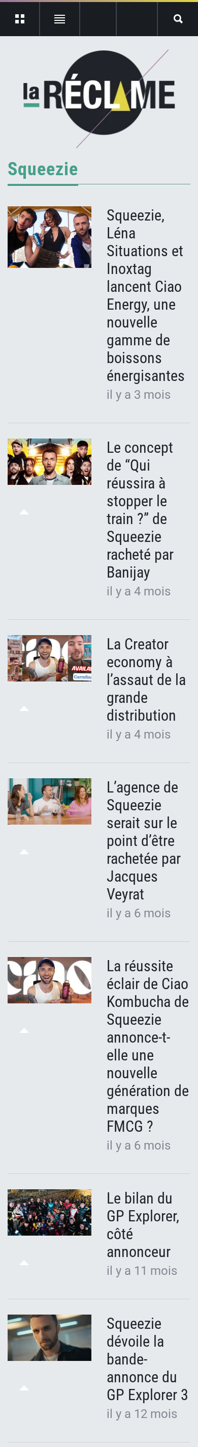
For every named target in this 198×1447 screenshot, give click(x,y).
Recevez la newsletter (137, 19)
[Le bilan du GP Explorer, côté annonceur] (49, 1212)
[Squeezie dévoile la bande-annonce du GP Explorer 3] (49, 1338)
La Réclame (99, 98)
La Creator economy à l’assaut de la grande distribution (146, 679)
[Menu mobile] (20, 19)
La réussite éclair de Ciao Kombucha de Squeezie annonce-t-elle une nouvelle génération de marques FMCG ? (148, 1046)
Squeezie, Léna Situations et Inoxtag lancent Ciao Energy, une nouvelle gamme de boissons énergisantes (146, 295)
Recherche (178, 19)
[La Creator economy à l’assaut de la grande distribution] (49, 658)
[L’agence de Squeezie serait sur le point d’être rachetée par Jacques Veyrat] (49, 801)
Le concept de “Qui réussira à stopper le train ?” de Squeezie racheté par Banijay (140, 510)
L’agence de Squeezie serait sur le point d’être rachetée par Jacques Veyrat (144, 840)
